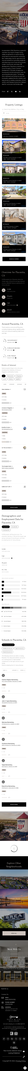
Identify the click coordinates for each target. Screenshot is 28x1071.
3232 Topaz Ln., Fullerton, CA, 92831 (9, 766)
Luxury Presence (14, 1053)
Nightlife (18, 379)
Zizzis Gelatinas (5, 389)
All (4, 376)
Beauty (11, 379)
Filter (7, 113)
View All (14, 933)
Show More (14, 804)
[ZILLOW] (14, 1042)
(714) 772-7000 (9, 1004)
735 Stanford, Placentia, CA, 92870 (9, 702)
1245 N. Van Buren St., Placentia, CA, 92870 (11, 745)
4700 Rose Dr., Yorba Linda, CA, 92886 (10, 787)
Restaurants (11, 376)
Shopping (19, 376)
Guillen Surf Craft (6, 486)
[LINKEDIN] (12, 1038)
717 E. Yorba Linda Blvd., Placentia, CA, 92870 (11, 681)
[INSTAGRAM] (7, 1038)
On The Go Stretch (6, 447)
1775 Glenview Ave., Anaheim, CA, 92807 (10, 724)
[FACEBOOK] (3, 1038)
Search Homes (14, 259)
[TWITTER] (16, 1038)
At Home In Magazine (7, 408)
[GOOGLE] (24, 1038)
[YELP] (20, 1038)
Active (5, 379)
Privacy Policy (21, 1061)
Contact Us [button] (14, 977)
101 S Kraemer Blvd (7, 409)
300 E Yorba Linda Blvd (8, 468)
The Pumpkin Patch (6, 466)
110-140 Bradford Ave (7, 429)
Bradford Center (6, 427)
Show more (14, 507)
